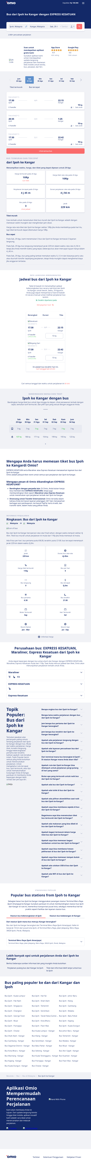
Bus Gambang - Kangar (14, 1041)
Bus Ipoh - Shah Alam (41, 1001)
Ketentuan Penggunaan (53, 1157)
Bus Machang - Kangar (14, 1056)
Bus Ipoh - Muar (11, 1021)
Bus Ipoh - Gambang (67, 1006)
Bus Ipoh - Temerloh (40, 1006)
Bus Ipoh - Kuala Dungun (69, 1026)
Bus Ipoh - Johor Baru (68, 996)
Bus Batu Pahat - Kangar (42, 1046)
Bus (18, 1076)
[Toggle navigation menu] (83, 3)
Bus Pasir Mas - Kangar (68, 1061)
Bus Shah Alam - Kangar (15, 1036)
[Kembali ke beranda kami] (11, 3)
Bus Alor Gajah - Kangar (69, 1051)
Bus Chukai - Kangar (40, 1066)
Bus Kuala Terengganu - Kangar (45, 1056)
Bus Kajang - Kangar (13, 1061)
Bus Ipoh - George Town (15, 1016)
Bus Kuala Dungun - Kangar (16, 1066)
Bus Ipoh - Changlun (13, 1011)
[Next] (81, 79)
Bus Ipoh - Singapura (13, 1006)
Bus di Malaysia (28, 1076)
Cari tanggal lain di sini (45, 369)
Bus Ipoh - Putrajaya (13, 1026)
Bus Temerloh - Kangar (68, 1036)
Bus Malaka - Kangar (67, 1041)
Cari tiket (25, 181)
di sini (67, 384)
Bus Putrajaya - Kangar (41, 1061)
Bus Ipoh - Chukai (12, 1031)
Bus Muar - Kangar (67, 1046)
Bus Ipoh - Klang (66, 1001)
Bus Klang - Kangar (40, 1036)
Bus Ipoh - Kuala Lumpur (15, 996)
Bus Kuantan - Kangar (68, 1056)
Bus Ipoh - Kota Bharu (41, 1021)
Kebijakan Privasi (74, 1157)
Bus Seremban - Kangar (42, 1041)
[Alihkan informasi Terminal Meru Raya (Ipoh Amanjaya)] (81, 941)
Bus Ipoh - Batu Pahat (68, 1016)
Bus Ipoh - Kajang (66, 1021)
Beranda (10, 1076)
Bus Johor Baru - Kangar (69, 1031)
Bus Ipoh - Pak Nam (13, 1001)
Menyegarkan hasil (44, 305)
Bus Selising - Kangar (40, 1051)
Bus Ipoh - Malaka (66, 1011)
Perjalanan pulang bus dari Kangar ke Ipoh (25, 968)
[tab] (16, 86)
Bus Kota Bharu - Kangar (15, 1051)
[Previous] (12, 421)
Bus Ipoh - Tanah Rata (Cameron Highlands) (50, 1016)
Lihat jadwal (25, 209)
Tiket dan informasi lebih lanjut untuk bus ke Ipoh (63, 969)
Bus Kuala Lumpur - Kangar (43, 1031)
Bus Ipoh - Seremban (40, 1011)
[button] (54, 26)
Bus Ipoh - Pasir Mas (40, 1026)
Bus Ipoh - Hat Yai (39, 996)
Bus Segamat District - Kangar (17, 1046)
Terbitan (36, 1157)
